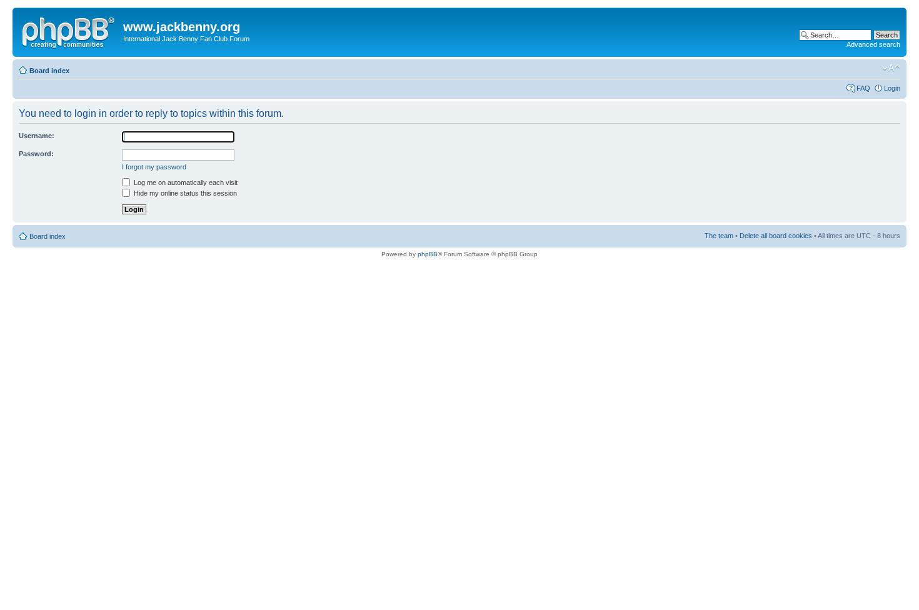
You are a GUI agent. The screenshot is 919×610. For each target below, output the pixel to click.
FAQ (863, 88)
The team (719, 235)
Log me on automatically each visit (185, 182)
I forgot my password (154, 167)
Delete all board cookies (776, 235)
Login (892, 88)
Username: (36, 135)
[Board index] (69, 31)
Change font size (891, 68)
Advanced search (873, 44)
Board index (49, 70)
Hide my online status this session (184, 193)
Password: (36, 154)
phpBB (428, 254)
